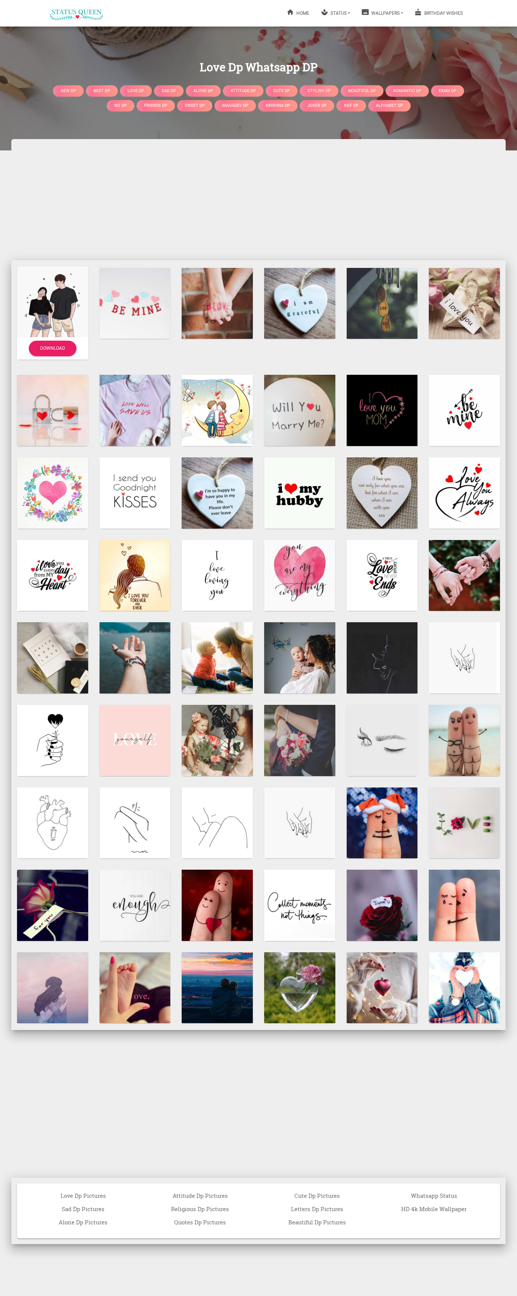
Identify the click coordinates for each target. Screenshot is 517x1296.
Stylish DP (319, 90)
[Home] (76, 13)
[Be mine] (135, 303)
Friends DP (155, 105)
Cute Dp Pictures (317, 1195)
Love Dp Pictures (83, 1195)
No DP (120, 105)
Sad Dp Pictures (83, 1209)
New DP (68, 90)
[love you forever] (135, 575)
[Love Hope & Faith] (52, 657)
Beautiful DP (362, 90)
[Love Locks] (52, 410)
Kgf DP (351, 105)
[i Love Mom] (382, 410)
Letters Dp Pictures (317, 1209)
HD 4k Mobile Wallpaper (434, 1209)
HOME (302, 13)
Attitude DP (243, 90)
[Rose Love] (382, 905)
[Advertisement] (258, 200)
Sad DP (169, 90)
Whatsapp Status (434, 1195)
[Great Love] (299, 303)
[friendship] (464, 575)
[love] (217, 492)
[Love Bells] (382, 303)
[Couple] (382, 657)
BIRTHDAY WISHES (443, 13)
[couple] (217, 987)
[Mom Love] (217, 657)
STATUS (338, 13)
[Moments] (299, 905)
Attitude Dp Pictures (200, 1195)
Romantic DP (407, 90)
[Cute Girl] (217, 740)
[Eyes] (382, 740)
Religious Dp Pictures (200, 1209)
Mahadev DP (235, 105)
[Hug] (135, 822)
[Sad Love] (464, 905)
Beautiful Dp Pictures (317, 1222)
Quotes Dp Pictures (200, 1222)
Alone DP (203, 90)
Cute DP (281, 90)
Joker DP (317, 105)
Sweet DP (195, 105)
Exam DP (447, 90)
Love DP (136, 90)
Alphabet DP (389, 105)
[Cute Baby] (135, 987)
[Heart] (52, 492)
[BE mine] (464, 410)
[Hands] (464, 657)
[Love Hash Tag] (217, 303)
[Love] (464, 303)
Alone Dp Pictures (83, 1222)
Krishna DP (278, 105)
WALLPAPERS (385, 13)
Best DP (101, 90)
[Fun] (464, 740)
